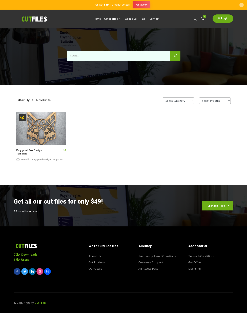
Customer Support (150, 262)
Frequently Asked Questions (157, 256)
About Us (131, 18)
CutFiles (40, 303)
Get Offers (195, 262)
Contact (154, 18)
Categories (111, 18)
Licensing (194, 268)
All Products (41, 100)
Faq (143, 18)
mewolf (25, 159)
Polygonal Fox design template (29, 152)
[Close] (241, 4)
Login (224, 18)
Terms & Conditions (201, 256)
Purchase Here (216, 206)
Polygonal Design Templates (47, 159)
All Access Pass (148, 268)
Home (97, 18)
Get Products (97, 262)
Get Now (141, 4)
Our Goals (95, 268)
